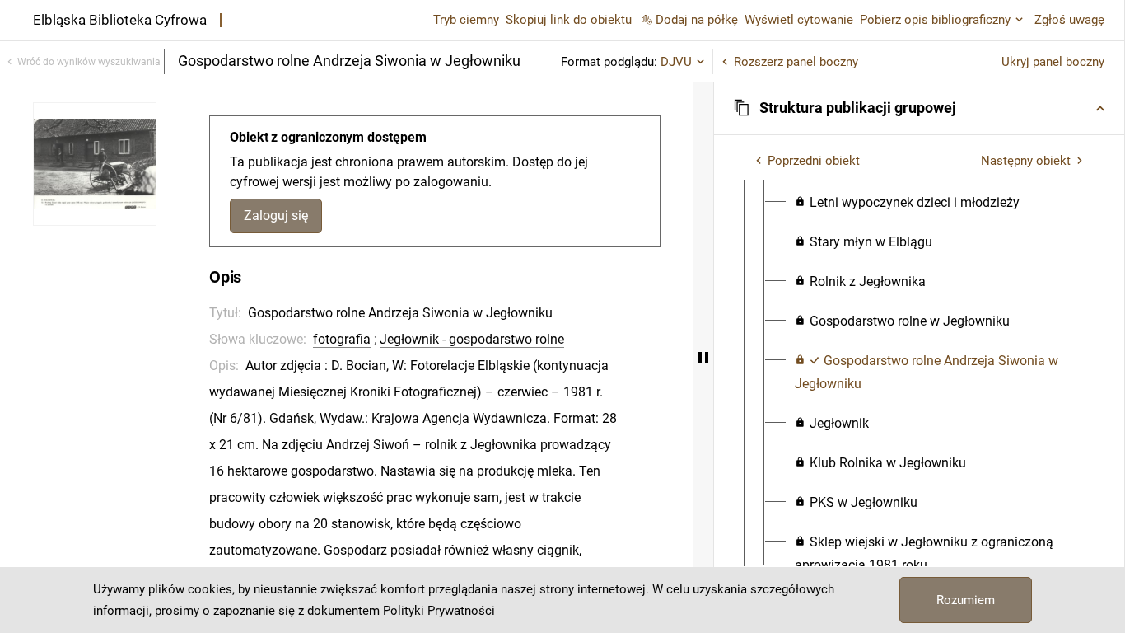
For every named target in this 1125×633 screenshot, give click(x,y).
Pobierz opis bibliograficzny (935, 19)
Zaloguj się (276, 215)
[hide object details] (703, 357)
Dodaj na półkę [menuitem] (697, 19)
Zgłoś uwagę (1069, 19)
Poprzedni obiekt (814, 160)
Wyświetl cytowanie (799, 19)
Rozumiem (965, 600)
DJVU (676, 61)
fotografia (342, 339)
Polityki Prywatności (439, 610)
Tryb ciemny (466, 19)
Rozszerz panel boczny (796, 61)
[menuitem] (907, 202)
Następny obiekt (1026, 160)
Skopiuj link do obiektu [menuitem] (569, 19)
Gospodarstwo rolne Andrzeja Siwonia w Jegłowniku (400, 313)
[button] (919, 108)
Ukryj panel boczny (1052, 61)
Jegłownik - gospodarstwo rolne (472, 339)
